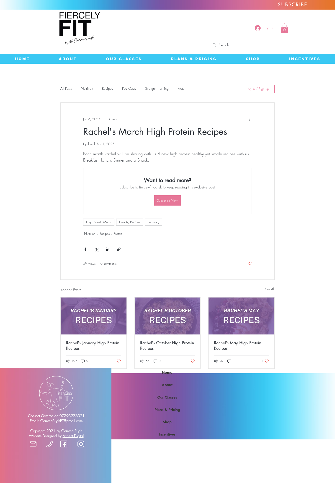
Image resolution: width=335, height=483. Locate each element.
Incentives (167, 434)
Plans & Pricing (167, 409)
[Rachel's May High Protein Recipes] (241, 316)
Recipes (107, 88)
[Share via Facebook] (85, 249)
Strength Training (157, 88)
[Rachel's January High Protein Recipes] (93, 316)
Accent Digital (73, 435)
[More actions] (249, 119)
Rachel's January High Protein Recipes (92, 345)
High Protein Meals (98, 222)
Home (167, 372)
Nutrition (87, 88)
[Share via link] (119, 249)
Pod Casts (129, 88)
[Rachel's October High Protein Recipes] (168, 316)
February (153, 222)
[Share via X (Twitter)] (96, 249)
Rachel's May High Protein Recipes (237, 345)
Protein (182, 88)
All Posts (66, 88)
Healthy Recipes (129, 222)
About (167, 385)
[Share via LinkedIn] (108, 249)
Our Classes (167, 397)
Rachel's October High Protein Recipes (167, 345)
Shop (167, 422)
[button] (285, 28)
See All (270, 289)
